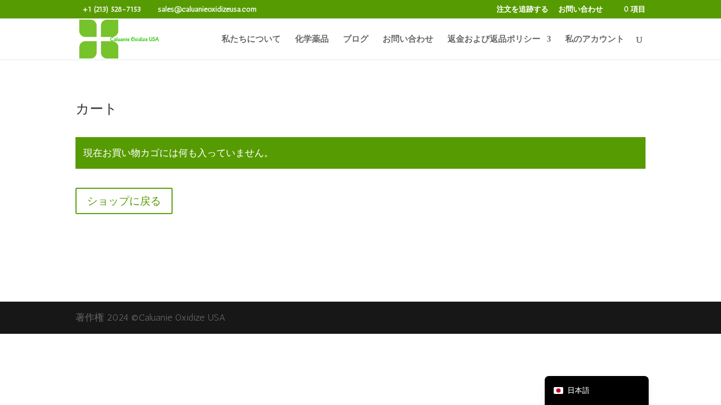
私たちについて (251, 39)
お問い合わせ (580, 10)
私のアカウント (594, 39)
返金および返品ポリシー (494, 39)
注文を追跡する (522, 10)
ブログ (355, 39)
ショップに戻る (124, 201)
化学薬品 (312, 39)
